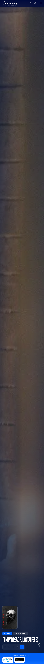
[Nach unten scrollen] (39, 645)
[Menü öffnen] (41, 3)
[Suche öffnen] (31, 3)
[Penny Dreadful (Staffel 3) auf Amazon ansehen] (7, 660)
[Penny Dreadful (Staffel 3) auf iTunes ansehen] (19, 660)
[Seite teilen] (36, 3)
